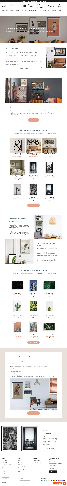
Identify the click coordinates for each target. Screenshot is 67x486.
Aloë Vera (17, 293)
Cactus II (49, 314)
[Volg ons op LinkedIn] (29, 480)
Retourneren (20, 464)
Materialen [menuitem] (24, 10)
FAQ (19, 460)
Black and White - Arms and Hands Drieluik (33, 154)
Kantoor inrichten (37, 460)
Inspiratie (4, 469)
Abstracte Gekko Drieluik (49, 153)
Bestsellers (4, 467)
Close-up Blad (49, 334)
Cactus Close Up (33, 314)
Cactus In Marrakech (33, 334)
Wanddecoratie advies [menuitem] (47, 10)
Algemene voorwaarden (23, 467)
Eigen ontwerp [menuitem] (38, 10)
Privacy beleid (21, 469)
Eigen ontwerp (5, 462)
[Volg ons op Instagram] (23, 480)
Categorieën (4, 460)
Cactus (17, 314)
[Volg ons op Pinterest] (25, 480)
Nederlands (5, 478)
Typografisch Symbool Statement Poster (18, 154)
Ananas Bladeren (33, 293)
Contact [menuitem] (3, 13)
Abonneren (53, 471)
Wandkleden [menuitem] (31, 10)
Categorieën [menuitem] (4, 10)
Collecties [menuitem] (11, 10)
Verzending (20, 462)
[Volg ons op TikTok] (27, 480)
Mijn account (40, 7)
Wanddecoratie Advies (7, 464)
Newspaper (33, 197)
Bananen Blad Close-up (49, 293)
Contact (3, 473)
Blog (19, 471)
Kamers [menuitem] (17, 10)
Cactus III (17, 334)
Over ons (4, 471)
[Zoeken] (25, 6)
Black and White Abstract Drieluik (18, 176)
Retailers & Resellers (38, 462)
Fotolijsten (4, 466)
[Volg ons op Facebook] (21, 480)
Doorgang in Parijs (33, 175)
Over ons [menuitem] (59, 10)
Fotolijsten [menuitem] (54, 10)
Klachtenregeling (21, 466)
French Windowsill (49, 197)
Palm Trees (17, 197)
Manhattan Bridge (49, 175)
